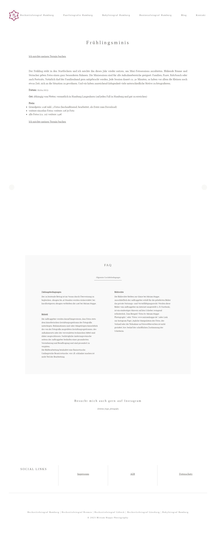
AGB (132, 473)
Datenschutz (185, 473)
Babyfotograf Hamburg (116, 15)
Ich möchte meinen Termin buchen (47, 56)
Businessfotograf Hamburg (155, 15)
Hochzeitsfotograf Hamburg (37, 15)
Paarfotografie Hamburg (78, 15)
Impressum (83, 473)
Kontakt (201, 15)
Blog (184, 15)
